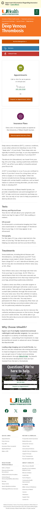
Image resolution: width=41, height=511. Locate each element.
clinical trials (23, 356)
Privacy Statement (24, 504)
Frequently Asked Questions (30, 438)
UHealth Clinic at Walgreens (29, 451)
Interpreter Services (27, 443)
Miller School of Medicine (29, 487)
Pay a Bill (4, 443)
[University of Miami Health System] (10, 12)
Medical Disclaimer (8, 504)
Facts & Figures (26, 477)
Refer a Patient (6, 467)
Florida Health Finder (28, 458)
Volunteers (25, 494)
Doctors (10, 48)
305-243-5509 (20, 89)
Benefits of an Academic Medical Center (29, 469)
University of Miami (27, 489)
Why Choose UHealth (28, 466)
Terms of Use (16, 504)
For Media (25, 484)
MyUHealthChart (6, 448)
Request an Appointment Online (20, 99)
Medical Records (26, 441)
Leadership (25, 475)
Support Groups (26, 453)
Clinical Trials (12, 53)
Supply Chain (25, 497)
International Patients (28, 448)
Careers (24, 492)
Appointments (6, 438)
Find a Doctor (5, 441)
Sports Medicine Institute (9, 486)
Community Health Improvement (27, 481)
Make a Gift (5, 451)
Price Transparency (27, 456)
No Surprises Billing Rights (31, 506)
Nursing (4, 481)
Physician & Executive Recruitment (7, 471)
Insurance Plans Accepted (9, 446)
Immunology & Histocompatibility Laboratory (10, 478)
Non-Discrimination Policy (18, 506)
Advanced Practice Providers (10, 474)
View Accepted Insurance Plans (20, 135)
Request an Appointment (20, 386)
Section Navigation (19, 41)
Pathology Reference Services (10, 489)
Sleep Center (5, 483)
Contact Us (25, 499)
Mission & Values (26, 472)
